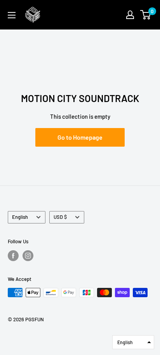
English (20, 217)
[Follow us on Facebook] (13, 255)
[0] (146, 14)
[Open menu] (12, 15)
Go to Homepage (80, 137)
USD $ (60, 217)
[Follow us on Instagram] (28, 255)
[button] (133, 342)
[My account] (130, 14)
